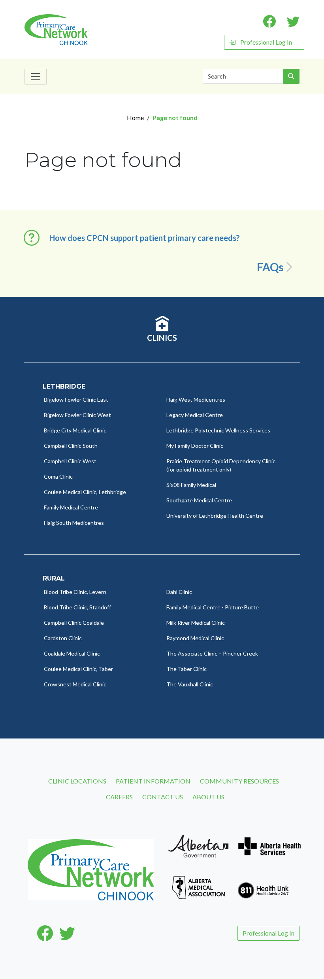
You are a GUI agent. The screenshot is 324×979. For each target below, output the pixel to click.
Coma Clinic (58, 476)
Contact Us (162, 796)
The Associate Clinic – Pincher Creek (212, 653)
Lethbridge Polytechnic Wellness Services (218, 430)
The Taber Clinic (186, 668)
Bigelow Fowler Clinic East (76, 399)
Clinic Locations (77, 781)
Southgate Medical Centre (199, 500)
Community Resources (239, 781)
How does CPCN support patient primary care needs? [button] (144, 237)
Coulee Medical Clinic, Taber (78, 668)
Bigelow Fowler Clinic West (77, 415)
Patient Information (153, 781)
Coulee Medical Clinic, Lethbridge (85, 492)
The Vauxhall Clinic (189, 684)
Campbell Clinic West (70, 461)
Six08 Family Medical (191, 484)
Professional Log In (266, 42)
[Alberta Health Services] (269, 845)
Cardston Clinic (63, 638)
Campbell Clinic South (71, 445)
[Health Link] (263, 886)
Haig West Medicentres (195, 399)
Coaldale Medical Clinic (72, 653)
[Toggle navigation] (35, 77)
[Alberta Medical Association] (198, 886)
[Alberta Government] (198, 845)
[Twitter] (67, 933)
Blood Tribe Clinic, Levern (75, 591)
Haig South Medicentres (74, 522)
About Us (208, 796)
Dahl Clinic (179, 591)
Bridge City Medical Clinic (75, 430)
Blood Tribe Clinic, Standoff (77, 607)
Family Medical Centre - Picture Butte (212, 607)
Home (135, 117)
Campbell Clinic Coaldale (74, 622)
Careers (119, 796)
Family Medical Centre (71, 507)
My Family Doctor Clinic (194, 445)
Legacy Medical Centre (194, 415)
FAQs (270, 267)
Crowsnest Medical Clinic (75, 684)
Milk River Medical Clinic (195, 622)
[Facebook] (45, 933)
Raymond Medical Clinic (195, 638)
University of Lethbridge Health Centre (214, 515)
